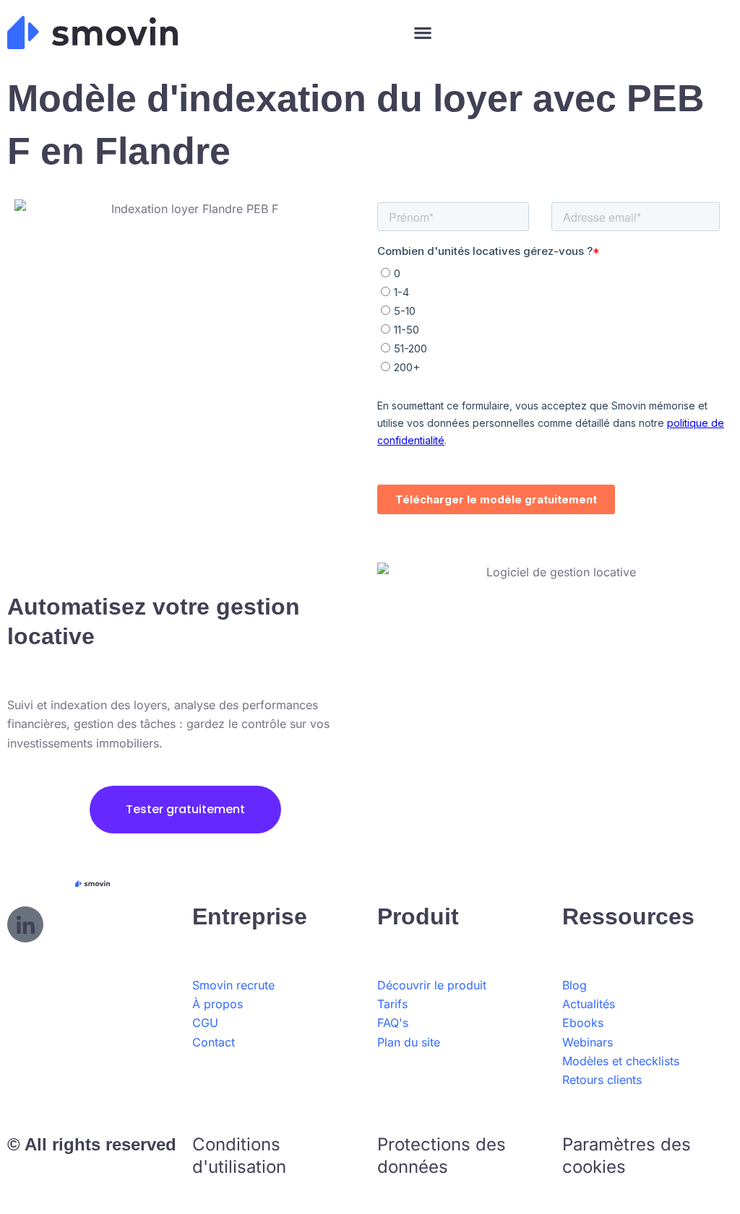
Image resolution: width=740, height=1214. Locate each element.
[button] (422, 33)
